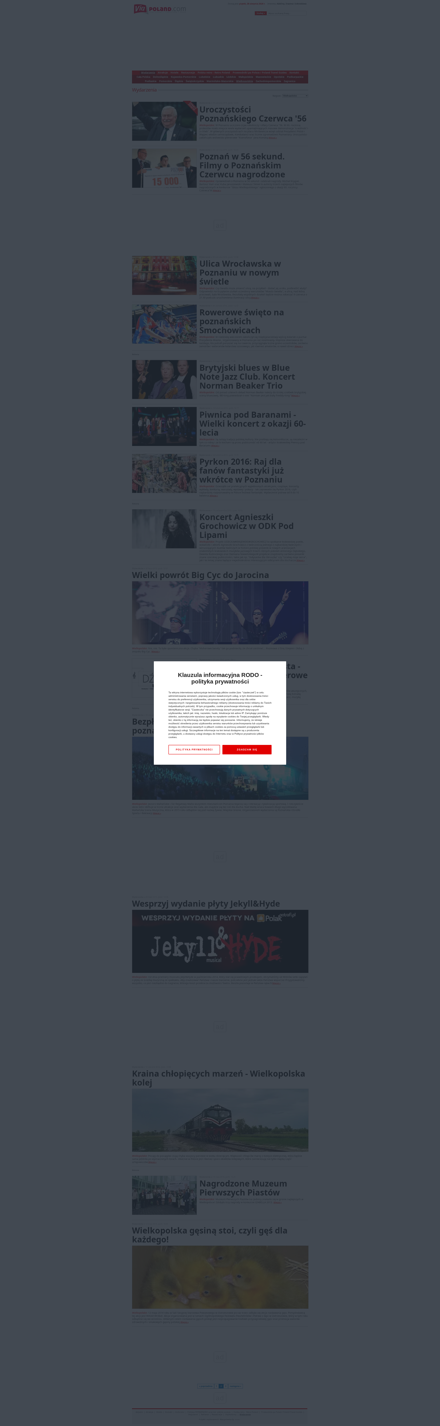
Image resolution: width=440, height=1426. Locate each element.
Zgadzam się (247, 749)
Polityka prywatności (194, 749)
